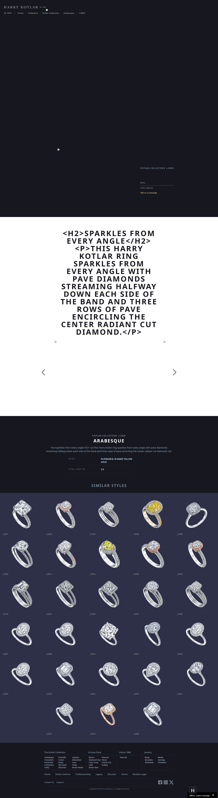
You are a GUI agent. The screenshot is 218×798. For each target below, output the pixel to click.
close (213, 795)
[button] (43, 372)
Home (20, 13)
